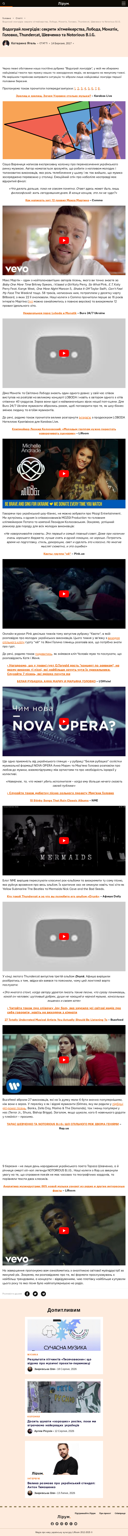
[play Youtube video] (64, 240)
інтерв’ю (85, 417)
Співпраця (120, 1513)
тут (31, 301)
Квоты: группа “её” (57, 553)
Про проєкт (105, 1513)
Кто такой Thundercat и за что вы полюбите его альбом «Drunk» (53, 896)
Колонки (33, 1416)
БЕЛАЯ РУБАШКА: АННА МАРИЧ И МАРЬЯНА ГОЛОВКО (56, 681)
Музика (32, 1354)
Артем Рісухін (43, 1431)
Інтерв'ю (33, 1478)
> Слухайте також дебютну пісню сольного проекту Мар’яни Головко (60, 793)
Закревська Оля (44, 1369)
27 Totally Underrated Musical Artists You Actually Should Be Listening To (56, 1020)
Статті (43, 43)
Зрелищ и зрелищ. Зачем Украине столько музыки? (53, 96)
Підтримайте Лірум (85, 1513)
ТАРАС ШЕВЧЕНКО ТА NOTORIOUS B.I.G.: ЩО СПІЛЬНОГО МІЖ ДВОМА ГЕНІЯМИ (63, 1124)
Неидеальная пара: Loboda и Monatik (50, 313)
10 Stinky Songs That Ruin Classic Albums (59, 800)
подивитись (43, 653)
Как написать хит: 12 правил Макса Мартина (57, 200)
